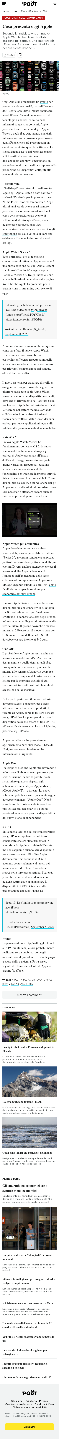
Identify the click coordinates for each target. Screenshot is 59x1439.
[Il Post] (29, 3)
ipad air (15, 984)
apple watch (28, 979)
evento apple (44, 979)
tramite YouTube (12, 970)
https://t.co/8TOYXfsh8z (29, 314)
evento (44, 102)
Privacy (43, 1401)
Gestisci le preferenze (18, 1404)
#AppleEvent (39, 310)
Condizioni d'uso (44, 1404)
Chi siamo (17, 1401)
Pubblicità (31, 1401)
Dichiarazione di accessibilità (30, 1407)
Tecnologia (9, 11)
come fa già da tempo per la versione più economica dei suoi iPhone (29, 589)
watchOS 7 (32, 446)
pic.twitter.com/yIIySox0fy (22, 912)
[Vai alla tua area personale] (55, 3)
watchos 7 (27, 984)
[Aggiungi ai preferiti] (20, 54)
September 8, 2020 (16, 334)
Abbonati (29, 1426)
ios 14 (5, 984)
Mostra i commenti (29, 995)
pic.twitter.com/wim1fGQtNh (23, 319)
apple (15, 979)
